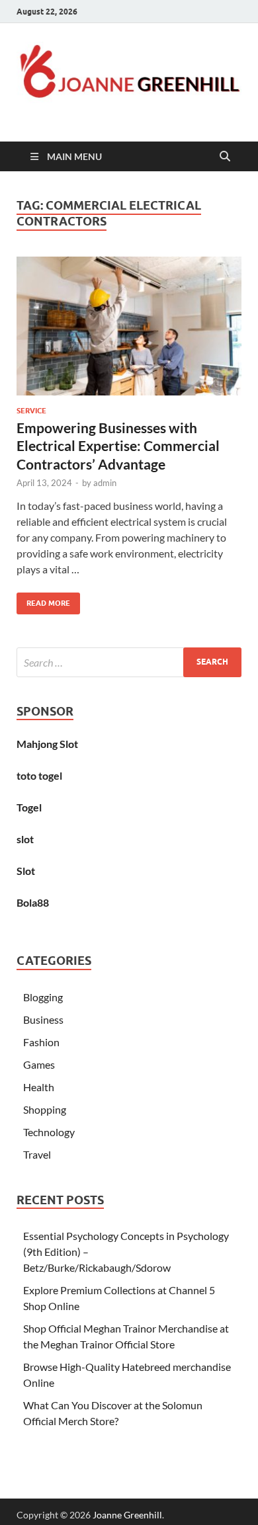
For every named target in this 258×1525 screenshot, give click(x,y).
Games (39, 1064)
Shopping (44, 1109)
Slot (26, 870)
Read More (43, 600)
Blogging (43, 997)
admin (104, 482)
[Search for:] (129, 662)
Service (31, 410)
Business (43, 1019)
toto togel (39, 775)
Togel (29, 807)
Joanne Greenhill (127, 1514)
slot (25, 839)
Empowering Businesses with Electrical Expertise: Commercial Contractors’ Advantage (118, 445)
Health (38, 1087)
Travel (37, 1154)
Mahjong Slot (47, 743)
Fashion (41, 1042)
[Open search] (225, 157)
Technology (49, 1132)
